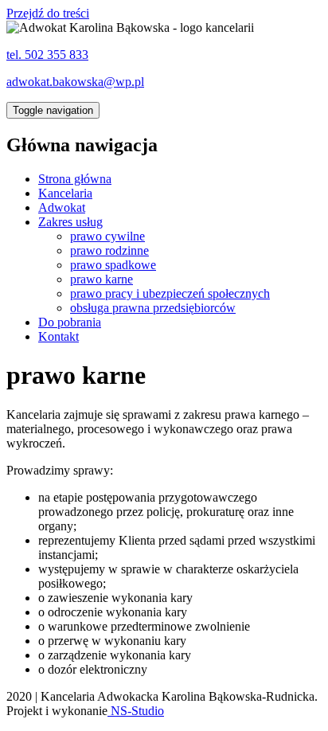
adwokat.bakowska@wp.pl (75, 81)
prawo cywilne (107, 236)
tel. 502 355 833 (47, 54)
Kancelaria (65, 193)
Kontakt (58, 336)
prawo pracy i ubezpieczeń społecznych (170, 293)
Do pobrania (69, 322)
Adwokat (61, 207)
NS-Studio (135, 710)
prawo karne (101, 279)
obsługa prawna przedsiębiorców (153, 308)
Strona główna (74, 179)
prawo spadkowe (113, 265)
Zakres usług (70, 222)
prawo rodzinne (109, 250)
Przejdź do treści (47, 13)
